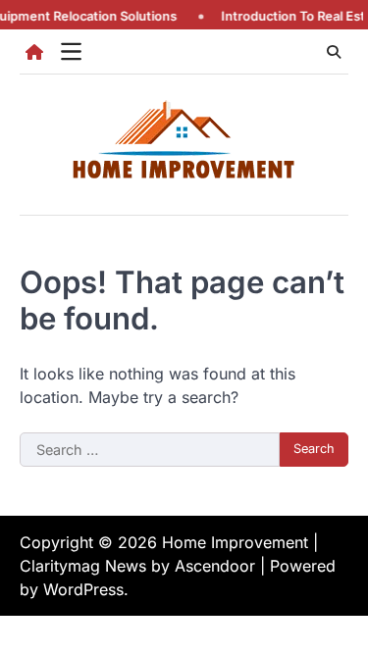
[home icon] (34, 52)
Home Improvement (235, 542)
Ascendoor (215, 566)
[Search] (333, 52)
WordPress (83, 589)
